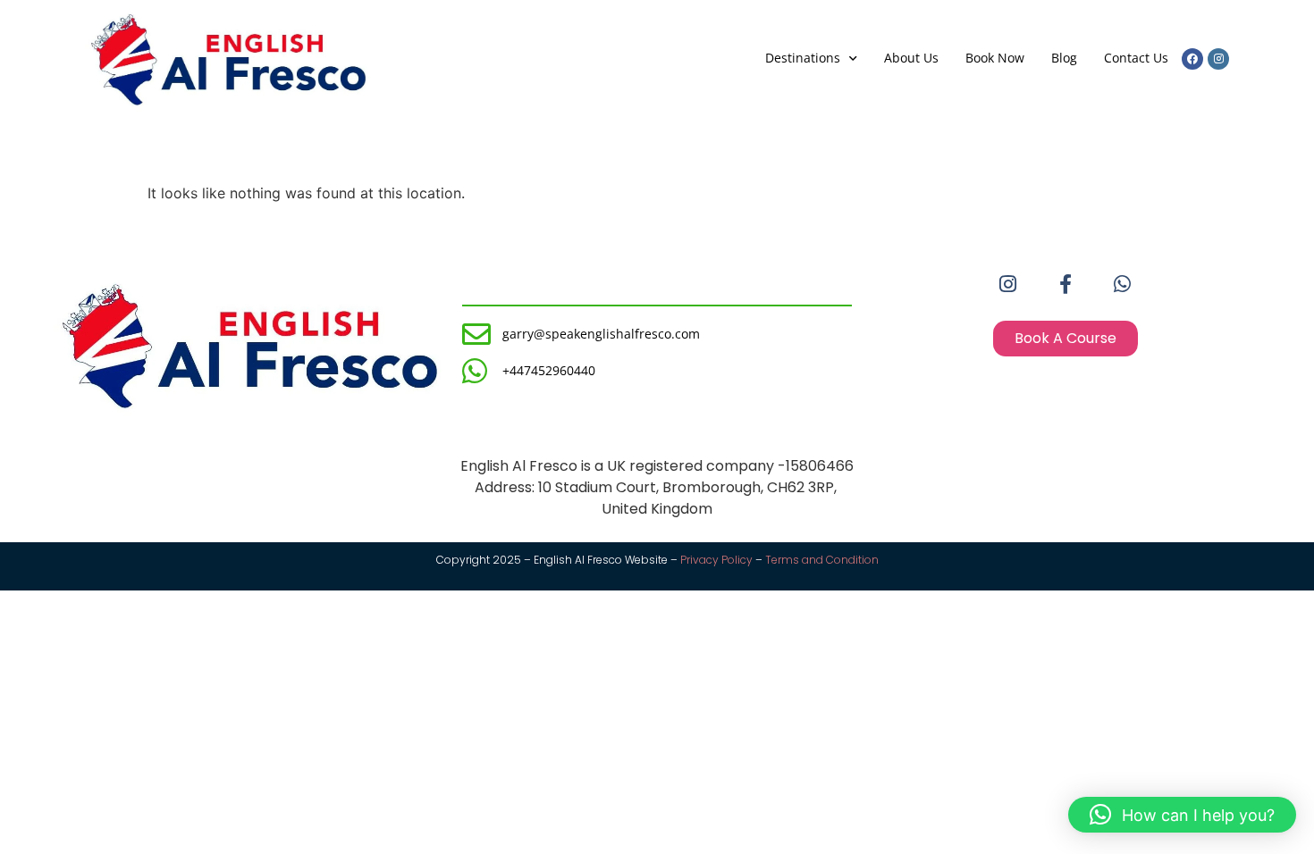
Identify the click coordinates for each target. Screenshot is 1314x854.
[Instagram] (1218, 59)
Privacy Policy (716, 559)
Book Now (994, 57)
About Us (911, 57)
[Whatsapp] (1122, 284)
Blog (1064, 57)
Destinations (802, 57)
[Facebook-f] (1065, 284)
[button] (1182, 815)
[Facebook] (1192, 59)
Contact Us (1136, 57)
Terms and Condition (822, 559)
